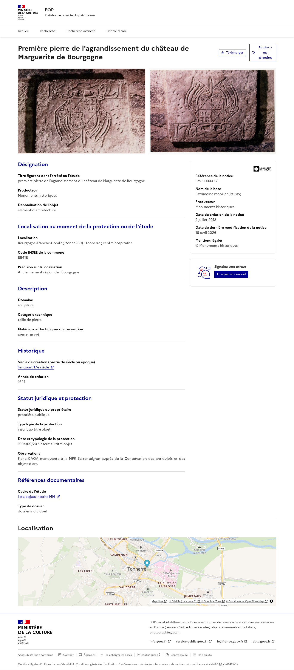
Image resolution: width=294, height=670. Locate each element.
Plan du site (205, 655)
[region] (147, 571)
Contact (68, 655)
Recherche (48, 31)
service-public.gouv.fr (192, 641)
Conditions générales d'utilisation (96, 664)
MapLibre (157, 601)
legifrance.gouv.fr (230, 641)
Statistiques (149, 655)
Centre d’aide (179, 655)
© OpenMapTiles (211, 601)
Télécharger (234, 52)
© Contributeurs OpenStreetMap (245, 601)
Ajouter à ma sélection (265, 52)
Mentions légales (28, 664)
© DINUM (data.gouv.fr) (182, 601)
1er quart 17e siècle (33, 367)
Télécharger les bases (118, 655)
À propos (89, 655)
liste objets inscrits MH (36, 496)
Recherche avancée (81, 31)
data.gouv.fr (262, 641)
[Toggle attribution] (271, 601)
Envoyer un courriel (231, 274)
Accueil (23, 31)
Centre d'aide (117, 31)
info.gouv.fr (158, 641)
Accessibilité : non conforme (35, 655)
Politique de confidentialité (57, 664)
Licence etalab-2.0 (207, 664)
